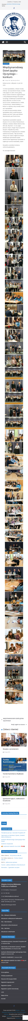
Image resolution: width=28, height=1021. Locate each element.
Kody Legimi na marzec (18, 724)
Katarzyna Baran (16, 80)
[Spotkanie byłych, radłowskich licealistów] (14, 784)
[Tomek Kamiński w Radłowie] (14, 759)
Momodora (4, 867)
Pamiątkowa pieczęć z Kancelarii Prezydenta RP (13, 833)
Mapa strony (4, 995)
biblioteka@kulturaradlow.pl (12, 896)
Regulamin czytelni (6, 985)
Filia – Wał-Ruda (5, 928)
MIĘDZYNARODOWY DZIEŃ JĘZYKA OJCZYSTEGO (13, 720)
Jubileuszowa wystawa (11, 862)
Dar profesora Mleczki (15, 855)
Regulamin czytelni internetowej (9, 988)
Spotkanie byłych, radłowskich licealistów (13, 800)
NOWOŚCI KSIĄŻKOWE (7, 844)
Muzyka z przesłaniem (11, 749)
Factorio (3, 865)
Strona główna (5, 972)
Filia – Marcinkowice (6, 921)
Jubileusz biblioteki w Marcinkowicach (15, 865)
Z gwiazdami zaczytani (13, 867)
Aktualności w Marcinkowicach (9, 925)
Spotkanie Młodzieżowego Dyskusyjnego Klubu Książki (14, 5)
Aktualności (6, 63)
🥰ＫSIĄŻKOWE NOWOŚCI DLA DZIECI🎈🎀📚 (13, 846)
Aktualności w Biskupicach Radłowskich (11, 918)
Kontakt (3, 998)
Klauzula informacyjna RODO (8, 904)
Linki (2, 992)
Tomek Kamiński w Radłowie (13, 774)
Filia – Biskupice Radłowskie (8, 915)
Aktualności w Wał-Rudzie (8, 931)
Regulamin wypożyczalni (7, 982)
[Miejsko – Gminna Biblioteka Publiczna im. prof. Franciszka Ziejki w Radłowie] (3, 42)
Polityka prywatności (6, 975)
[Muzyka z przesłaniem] (14, 734)
